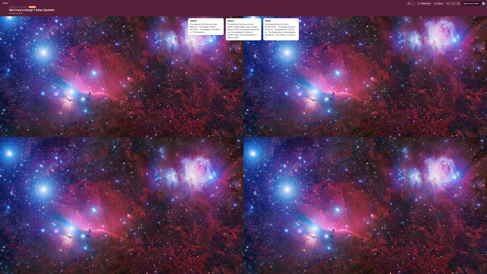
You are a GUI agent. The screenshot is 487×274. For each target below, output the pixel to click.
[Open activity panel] (447, 4)
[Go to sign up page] (483, 4)
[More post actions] (222, 20)
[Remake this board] (453, 4)
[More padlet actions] (458, 4)
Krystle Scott (14, 7)
